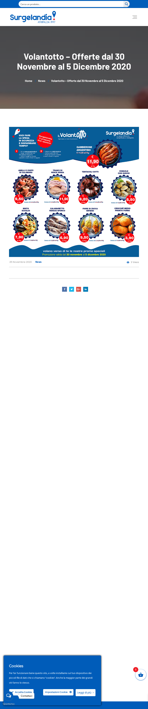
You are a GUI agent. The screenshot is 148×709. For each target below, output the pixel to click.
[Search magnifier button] (126, 4)
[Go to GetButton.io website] (8, 704)
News (38, 261)
